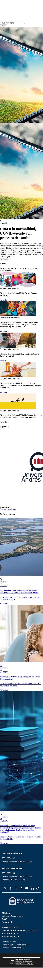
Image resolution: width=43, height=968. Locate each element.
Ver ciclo (3, 300)
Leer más (4, 259)
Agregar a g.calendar (8, 509)
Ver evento (4, 603)
